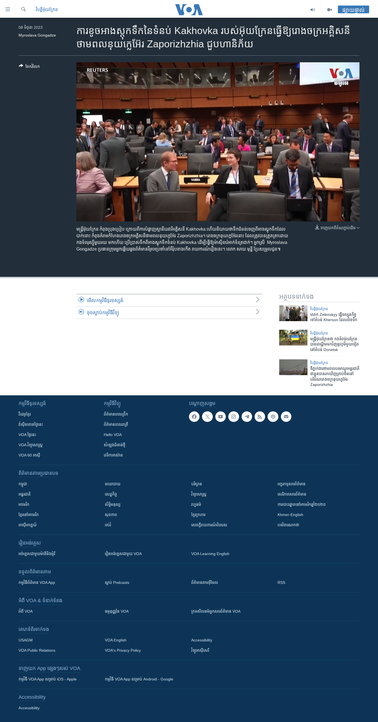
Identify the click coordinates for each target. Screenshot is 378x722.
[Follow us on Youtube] (220, 416)
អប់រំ (108, 525)
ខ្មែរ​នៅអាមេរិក (29, 514)
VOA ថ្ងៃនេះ (27, 434)
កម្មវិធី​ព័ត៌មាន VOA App (37, 582)
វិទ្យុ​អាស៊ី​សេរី (200, 650)
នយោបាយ (112, 484)
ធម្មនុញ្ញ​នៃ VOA (117, 611)
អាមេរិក (24, 504)
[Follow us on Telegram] (247, 416)
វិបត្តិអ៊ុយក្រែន (47, 9)
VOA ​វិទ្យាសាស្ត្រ (31, 445)
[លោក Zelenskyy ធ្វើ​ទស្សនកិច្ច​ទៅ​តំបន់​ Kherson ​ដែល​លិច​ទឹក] (293, 313)
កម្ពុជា (23, 484)
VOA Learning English (210, 553)
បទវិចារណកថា (288, 525)
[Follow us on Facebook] (194, 416)
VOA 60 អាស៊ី (29, 455)
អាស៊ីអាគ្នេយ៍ (28, 525)
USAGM (26, 640)
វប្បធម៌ (196, 504)
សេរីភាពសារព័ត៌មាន (292, 494)
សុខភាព (111, 514)
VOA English (115, 640)
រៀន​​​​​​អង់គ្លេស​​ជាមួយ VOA (123, 553)
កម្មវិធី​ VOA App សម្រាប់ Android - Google (139, 679)
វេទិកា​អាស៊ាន (113, 455)
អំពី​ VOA (26, 611)
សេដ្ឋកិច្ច (111, 494)
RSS (281, 582)
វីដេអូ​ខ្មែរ (25, 414)
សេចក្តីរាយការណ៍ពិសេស (209, 525)
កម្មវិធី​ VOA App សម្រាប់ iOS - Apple (48, 679)
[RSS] (260, 416)
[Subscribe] (286, 416)
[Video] (329, 10)
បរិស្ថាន (196, 484)
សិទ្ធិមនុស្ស (112, 504)
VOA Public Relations (37, 650)
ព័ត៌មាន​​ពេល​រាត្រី (116, 424)
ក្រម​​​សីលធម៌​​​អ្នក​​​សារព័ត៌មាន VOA (215, 611)
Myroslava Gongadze (37, 35)
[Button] (29, 67)
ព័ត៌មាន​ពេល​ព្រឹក (116, 414)
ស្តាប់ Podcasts (117, 582)
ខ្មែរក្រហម (198, 514)
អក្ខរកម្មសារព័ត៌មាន (291, 484)
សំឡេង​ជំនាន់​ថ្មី (114, 445)
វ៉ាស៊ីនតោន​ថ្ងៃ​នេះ (31, 424)
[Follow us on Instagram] (233, 416)
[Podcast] (273, 416)
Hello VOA (113, 434)
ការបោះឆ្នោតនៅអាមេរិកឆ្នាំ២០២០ (302, 504)
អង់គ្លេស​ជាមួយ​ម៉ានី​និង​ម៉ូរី (37, 553)
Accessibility (201, 640)
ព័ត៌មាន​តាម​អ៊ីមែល (204, 582)
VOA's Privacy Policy (123, 650)
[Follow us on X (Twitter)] (207, 416)
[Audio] (312, 10)
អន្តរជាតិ (25, 494)
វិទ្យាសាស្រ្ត (198, 494)
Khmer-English (290, 514)
